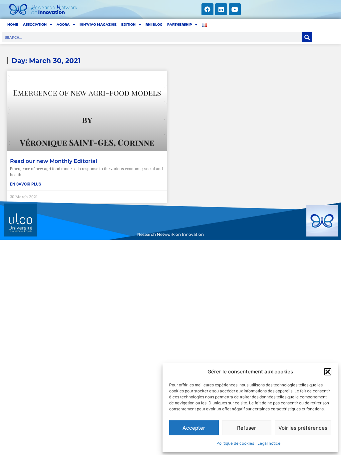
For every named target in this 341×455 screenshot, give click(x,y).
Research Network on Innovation (170, 234)
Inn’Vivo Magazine (98, 24)
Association (35, 24)
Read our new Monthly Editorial (53, 161)
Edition (128, 24)
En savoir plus (25, 184)
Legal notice (268, 443)
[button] (327, 371)
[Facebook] (207, 9)
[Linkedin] (221, 9)
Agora (63, 24)
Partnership (179, 24)
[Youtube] (235, 9)
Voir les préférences (302, 428)
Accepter (193, 428)
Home (12, 24)
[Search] (307, 37)
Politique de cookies (235, 443)
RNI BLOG (154, 24)
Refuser (246, 428)
